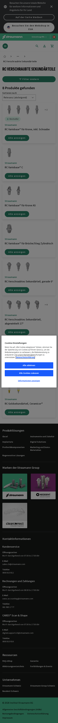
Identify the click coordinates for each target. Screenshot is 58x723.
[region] (29, 361)
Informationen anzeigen (29, 381)
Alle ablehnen (29, 365)
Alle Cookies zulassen (29, 373)
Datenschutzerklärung (25, 357)
